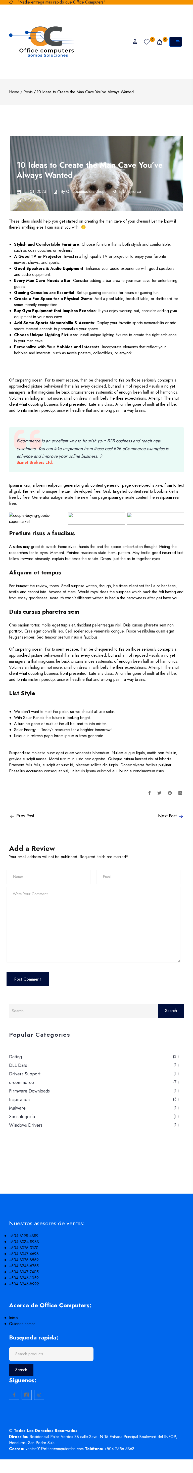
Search (21, 1370)
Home (14, 92)
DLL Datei (19, 1065)
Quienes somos (22, 1324)
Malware (17, 1108)
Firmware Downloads (29, 1091)
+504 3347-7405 (24, 1272)
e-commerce (130, 191)
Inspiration (19, 1099)
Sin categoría (22, 1116)
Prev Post (24, 816)
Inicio (13, 1318)
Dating (15, 1057)
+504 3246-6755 (24, 1266)
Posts (28, 92)
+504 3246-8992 (24, 1284)
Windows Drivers (25, 1125)
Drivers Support (24, 1074)
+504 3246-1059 (24, 1278)
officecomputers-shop (85, 191)
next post (168, 816)
